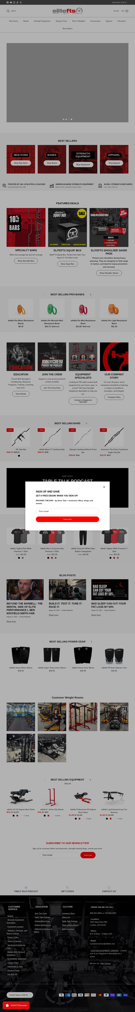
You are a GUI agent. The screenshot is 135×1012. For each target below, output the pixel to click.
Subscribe (67, 519)
